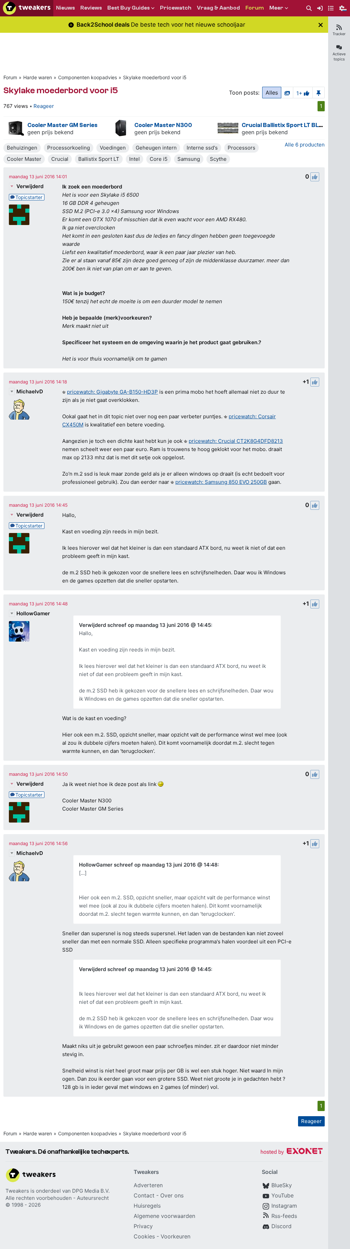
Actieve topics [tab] (339, 56)
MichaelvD (29, 391)
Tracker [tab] (339, 33)
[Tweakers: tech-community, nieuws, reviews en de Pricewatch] (26, 8)
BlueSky (281, 1185)
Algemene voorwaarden (164, 1215)
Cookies (144, 1236)
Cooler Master (24, 159)
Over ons (172, 1195)
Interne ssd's (202, 147)
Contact (144, 1195)
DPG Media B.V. (91, 1191)
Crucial (59, 159)
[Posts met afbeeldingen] (287, 92)
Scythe (218, 159)
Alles (272, 92)
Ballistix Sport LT (98, 159)
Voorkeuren (175, 1236)
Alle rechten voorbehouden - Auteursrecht (57, 1198)
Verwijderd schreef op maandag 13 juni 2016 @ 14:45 (145, 625)
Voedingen (113, 147)
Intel (134, 159)
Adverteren (148, 1185)
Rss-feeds (284, 1215)
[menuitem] (309, 8)
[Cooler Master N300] (120, 128)
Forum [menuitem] (254, 8)
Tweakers (17, 1191)
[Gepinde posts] (318, 92)
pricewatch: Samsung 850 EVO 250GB (221, 482)
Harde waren (37, 77)
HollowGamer (33, 613)
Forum (10, 77)
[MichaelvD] (19, 409)
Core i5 (158, 159)
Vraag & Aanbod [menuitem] (218, 8)
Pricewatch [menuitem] (175, 8)
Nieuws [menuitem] (65, 8)
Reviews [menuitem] (91, 8)
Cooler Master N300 (163, 125)
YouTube (282, 1195)
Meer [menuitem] (276, 8)
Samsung (188, 159)
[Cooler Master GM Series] (13, 128)
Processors (241, 147)
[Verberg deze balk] (320, 25)
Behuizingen (22, 147)
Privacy (143, 1226)
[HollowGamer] (19, 631)
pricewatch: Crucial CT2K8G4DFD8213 (236, 441)
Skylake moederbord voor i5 (155, 77)
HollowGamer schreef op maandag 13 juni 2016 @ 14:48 (148, 864)
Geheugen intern (156, 147)
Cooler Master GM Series (62, 125)
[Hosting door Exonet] (291, 1152)
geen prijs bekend (50, 132)
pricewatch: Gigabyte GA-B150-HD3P (112, 392)
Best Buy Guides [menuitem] (128, 8)
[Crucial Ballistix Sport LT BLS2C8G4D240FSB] (228, 128)
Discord (281, 1226)
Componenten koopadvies (87, 77)
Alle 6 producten (305, 144)
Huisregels (147, 1205)
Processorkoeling (68, 147)
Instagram (284, 1205)
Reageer (43, 106)
